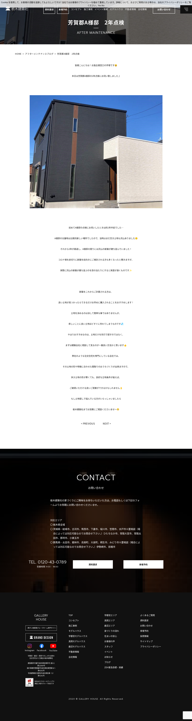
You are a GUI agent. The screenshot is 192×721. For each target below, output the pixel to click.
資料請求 (49, 9)
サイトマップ (146, 641)
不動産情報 (130, 9)
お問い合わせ (146, 625)
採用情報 (144, 636)
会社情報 (142, 9)
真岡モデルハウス (77, 641)
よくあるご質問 (147, 615)
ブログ (107, 662)
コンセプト (76, 9)
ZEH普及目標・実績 (113, 667)
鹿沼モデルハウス (77, 646)
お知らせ (108, 656)
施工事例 (88, 9)
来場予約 (63, 9)
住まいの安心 (110, 636)
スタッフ (108, 646)
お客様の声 (109, 641)
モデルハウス (116, 9)
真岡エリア (109, 620)
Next (106, 423)
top (71, 615)
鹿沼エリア (109, 625)
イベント (108, 651)
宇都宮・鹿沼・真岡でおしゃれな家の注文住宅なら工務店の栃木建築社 (41, 657)
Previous (89, 423)
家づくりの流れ (111, 630)
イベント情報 (101, 9)
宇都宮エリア (110, 615)
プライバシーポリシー (150, 646)
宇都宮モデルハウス (78, 636)
